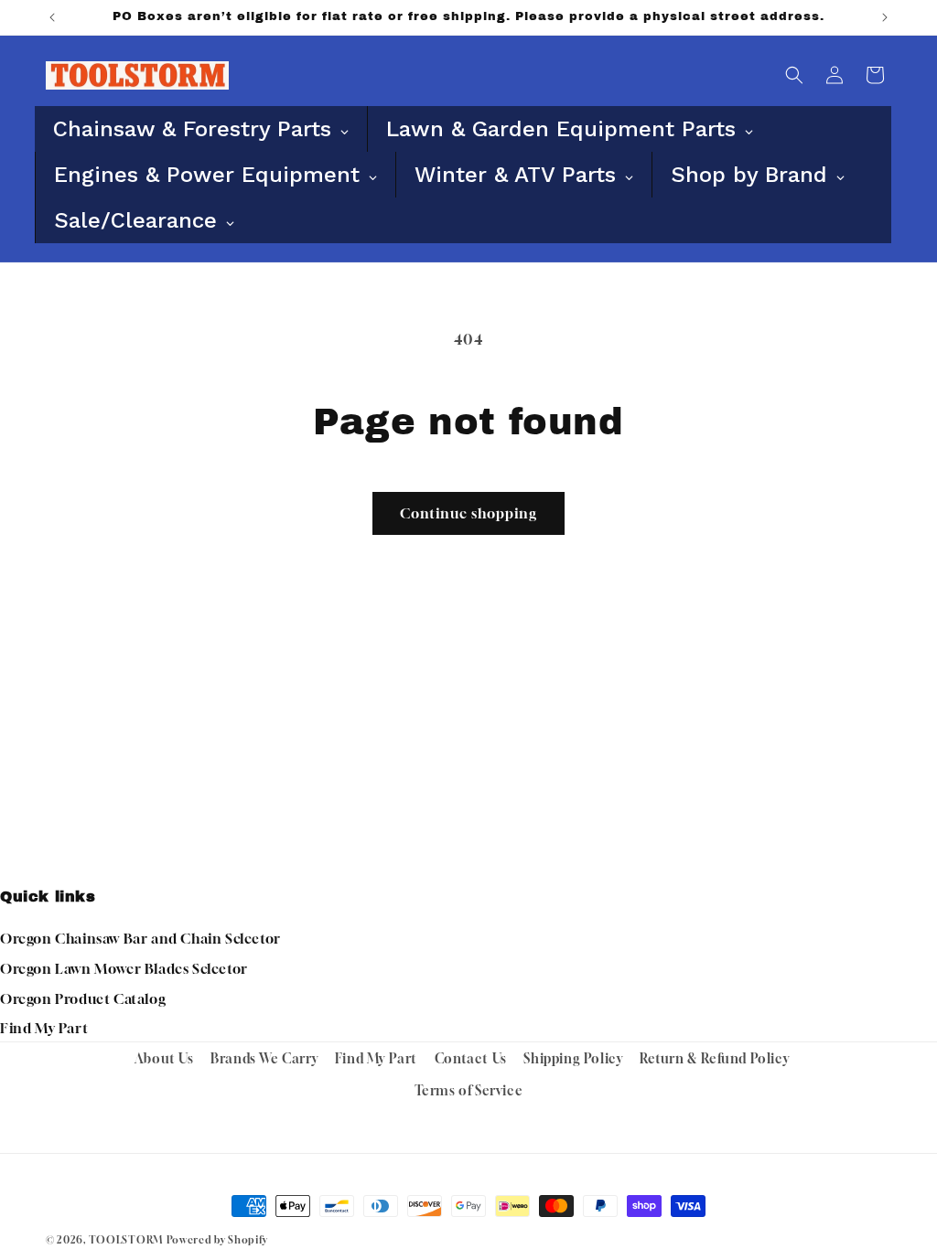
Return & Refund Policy (714, 1058)
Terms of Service (469, 1090)
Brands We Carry (264, 1058)
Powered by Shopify (217, 1239)
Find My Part (44, 1027)
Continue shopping (468, 513)
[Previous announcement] (52, 17)
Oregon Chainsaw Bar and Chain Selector (140, 938)
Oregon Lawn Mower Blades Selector (124, 968)
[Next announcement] (885, 17)
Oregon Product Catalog (83, 998)
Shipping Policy (572, 1058)
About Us (164, 1058)
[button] (794, 75)
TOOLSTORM (126, 1239)
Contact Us (471, 1058)
